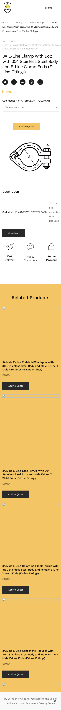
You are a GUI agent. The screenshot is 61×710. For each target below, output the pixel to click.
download (13, 233)
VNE (9, 92)
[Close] (55, 701)
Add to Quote (26, 126)
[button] (52, 8)
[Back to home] (7, 8)
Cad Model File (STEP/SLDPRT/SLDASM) (26, 100)
